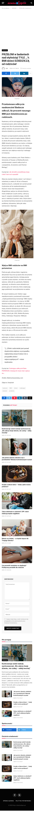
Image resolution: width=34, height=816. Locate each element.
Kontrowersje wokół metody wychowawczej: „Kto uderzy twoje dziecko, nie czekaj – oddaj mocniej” (16, 431)
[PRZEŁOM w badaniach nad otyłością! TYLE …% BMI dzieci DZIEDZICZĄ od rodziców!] (17, 87)
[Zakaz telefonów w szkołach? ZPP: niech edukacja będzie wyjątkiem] (17, 500)
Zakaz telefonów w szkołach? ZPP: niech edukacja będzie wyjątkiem (22, 713)
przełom (11, 391)
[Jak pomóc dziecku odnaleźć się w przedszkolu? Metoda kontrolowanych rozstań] (17, 446)
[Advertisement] (17, 29)
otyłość (5, 391)
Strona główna (8, 800)
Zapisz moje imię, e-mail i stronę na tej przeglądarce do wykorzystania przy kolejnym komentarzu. (16, 621)
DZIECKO (5, 50)
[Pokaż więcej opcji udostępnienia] (30, 73)
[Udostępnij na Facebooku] (6, 73)
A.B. (7, 68)
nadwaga (22, 388)
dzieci (15, 388)
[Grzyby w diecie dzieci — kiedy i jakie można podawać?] (17, 473)
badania (5, 388)
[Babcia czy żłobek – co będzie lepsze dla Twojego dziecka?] (17, 527)
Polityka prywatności (23, 800)
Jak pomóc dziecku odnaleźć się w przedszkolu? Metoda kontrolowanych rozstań (22, 693)
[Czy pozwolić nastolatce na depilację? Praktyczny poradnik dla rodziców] (17, 554)
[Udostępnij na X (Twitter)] (15, 73)
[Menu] (3, 3)
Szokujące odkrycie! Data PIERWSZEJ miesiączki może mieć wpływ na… (16, 371)
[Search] (31, 3)
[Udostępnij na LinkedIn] (24, 73)
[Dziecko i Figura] (17, 3)
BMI (11, 388)
